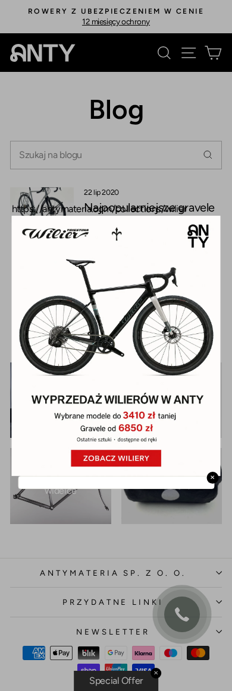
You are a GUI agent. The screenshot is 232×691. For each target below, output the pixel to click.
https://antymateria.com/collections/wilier (99, 208)
